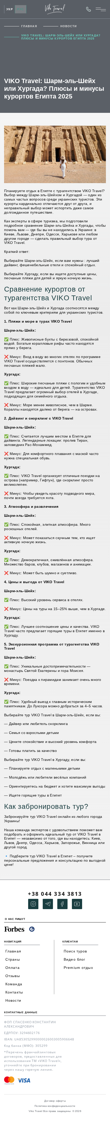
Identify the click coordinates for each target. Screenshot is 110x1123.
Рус (20, 9)
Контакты (14, 992)
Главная (29, 26)
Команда (13, 984)
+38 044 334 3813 (88, 9)
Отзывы (12, 976)
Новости (68, 26)
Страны (12, 959)
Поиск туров (75, 951)
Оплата (12, 968)
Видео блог (74, 959)
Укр (9, 9)
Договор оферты (55, 1100)
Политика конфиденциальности (55, 1106)
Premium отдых (78, 968)
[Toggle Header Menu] (101, 9)
